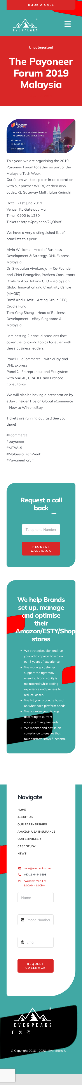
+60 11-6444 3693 (35, 874)
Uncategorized (41, 47)
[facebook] (12, 1032)
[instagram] (28, 1032)
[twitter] (20, 1032)
